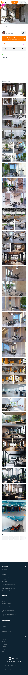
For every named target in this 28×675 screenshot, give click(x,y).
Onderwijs (4, 657)
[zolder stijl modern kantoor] (13, 91)
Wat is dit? (14, 54)
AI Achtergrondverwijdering (8, 666)
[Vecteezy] (2, 2)
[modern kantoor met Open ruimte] (7, 165)
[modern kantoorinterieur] (8, 141)
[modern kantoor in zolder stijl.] (13, 482)
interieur (5, 616)
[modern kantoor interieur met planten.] (8, 242)
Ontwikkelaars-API (6, 660)
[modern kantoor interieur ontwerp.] (8, 413)
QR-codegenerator (6, 669)
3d (11, 616)
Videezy (4, 652)
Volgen (23, 33)
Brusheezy (4, 647)
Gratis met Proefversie (14, 38)
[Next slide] (22, 616)
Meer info (5, 58)
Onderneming (5, 655)
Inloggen (21, 2)
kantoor (16, 616)
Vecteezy (4, 650)
